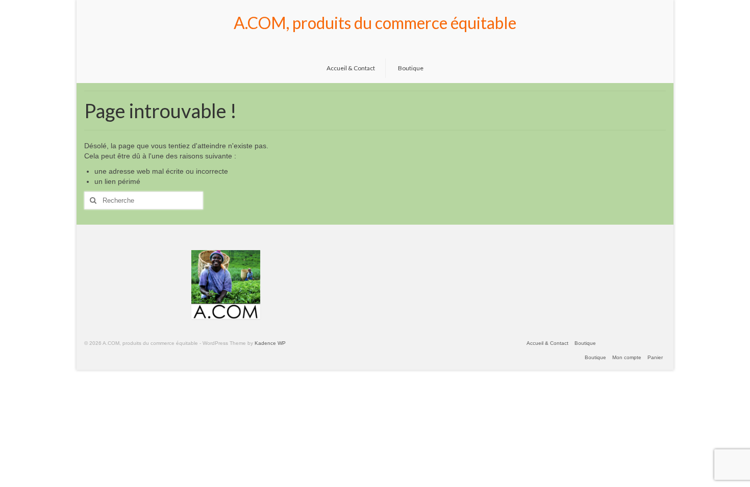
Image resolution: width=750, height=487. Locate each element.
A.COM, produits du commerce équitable (375, 23)
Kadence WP (270, 343)
